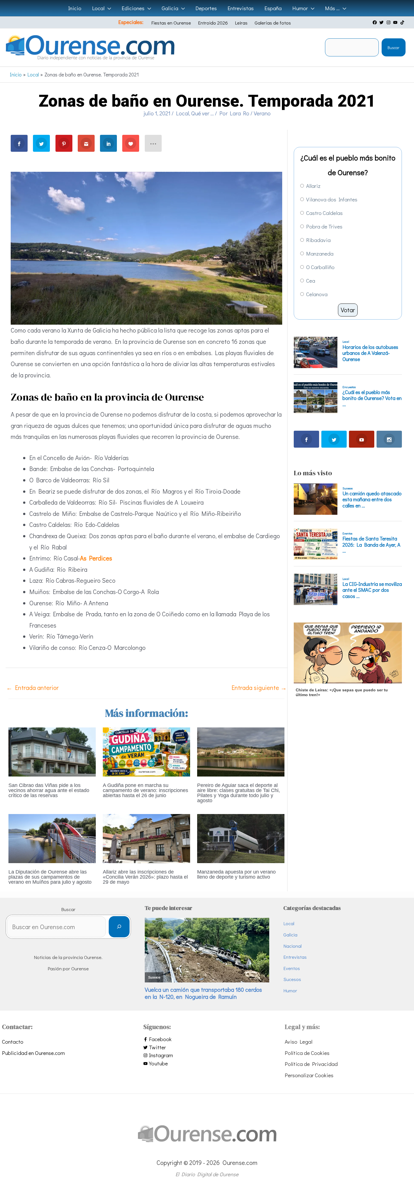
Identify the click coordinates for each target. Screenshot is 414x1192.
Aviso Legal (298, 1041)
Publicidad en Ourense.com (33, 1052)
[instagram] (389, 22)
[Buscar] (119, 926)
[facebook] (375, 22)
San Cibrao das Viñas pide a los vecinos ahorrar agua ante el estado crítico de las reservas (48, 790)
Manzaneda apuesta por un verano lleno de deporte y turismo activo (236, 874)
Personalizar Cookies (309, 1075)
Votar (348, 310)
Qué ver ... (202, 113)
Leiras (241, 22)
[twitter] (382, 22)
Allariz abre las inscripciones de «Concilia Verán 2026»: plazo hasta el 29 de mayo (145, 877)
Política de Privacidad (311, 1063)
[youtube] (396, 22)
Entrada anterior (32, 687)
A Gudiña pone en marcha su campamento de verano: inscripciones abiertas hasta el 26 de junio (145, 790)
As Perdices (96, 558)
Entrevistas (295, 957)
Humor (290, 990)
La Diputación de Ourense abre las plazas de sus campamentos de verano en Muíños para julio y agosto (50, 877)
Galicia (290, 934)
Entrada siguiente (259, 687)
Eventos (291, 968)
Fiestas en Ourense (171, 22)
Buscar (393, 47)
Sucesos (292, 979)
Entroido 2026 (213, 22)
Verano (262, 113)
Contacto (12, 1041)
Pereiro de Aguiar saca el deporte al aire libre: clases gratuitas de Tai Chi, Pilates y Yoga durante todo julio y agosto (238, 792)
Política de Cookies (307, 1052)
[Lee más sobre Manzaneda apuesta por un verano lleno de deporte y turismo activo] (240, 837)
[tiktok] (403, 22)
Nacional (292, 946)
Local (182, 113)
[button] (107, 8)
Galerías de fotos (273, 22)
